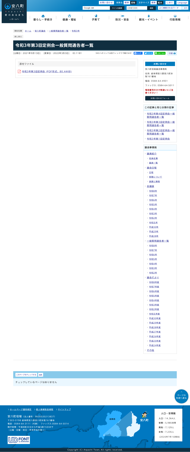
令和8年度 (154, 282)
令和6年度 (154, 291)
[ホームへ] (14, 9)
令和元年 (153, 223)
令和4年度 (154, 300)
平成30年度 (155, 318)
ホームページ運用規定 (21, 409)
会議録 (150, 186)
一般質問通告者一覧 (58, 31)
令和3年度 (154, 305)
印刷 (171, 53)
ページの (181, 396)
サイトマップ (64, 409)
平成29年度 (155, 323)
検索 (151, 8)
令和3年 (76, 31)
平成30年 (154, 227)
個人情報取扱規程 (44, 409)
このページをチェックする (26, 375)
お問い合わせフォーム (160, 98)
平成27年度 (155, 332)
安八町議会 (40, 31)
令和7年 (153, 195)
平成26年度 (155, 336)
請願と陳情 (154, 182)
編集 (40, 375)
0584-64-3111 (22, 424)
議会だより (153, 277)
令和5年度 (154, 296)
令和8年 (153, 191)
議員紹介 (152, 154)
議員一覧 (153, 163)
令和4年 (153, 209)
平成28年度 (155, 327)
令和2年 (153, 218)
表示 (185, 8)
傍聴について (155, 177)
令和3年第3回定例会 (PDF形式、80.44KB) (47, 71)
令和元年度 (154, 314)
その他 (150, 350)
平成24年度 (155, 345)
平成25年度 (155, 341)
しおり (169, 3)
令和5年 (153, 205)
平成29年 (154, 232)
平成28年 (154, 236)
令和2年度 (154, 309)
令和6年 (153, 200)
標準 (127, 3)
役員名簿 (153, 158)
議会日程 (152, 168)
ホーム (28, 31)
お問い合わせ (106, 3)
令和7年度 (154, 287)
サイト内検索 (117, 8)
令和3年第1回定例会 (158, 139)
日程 (151, 172)
